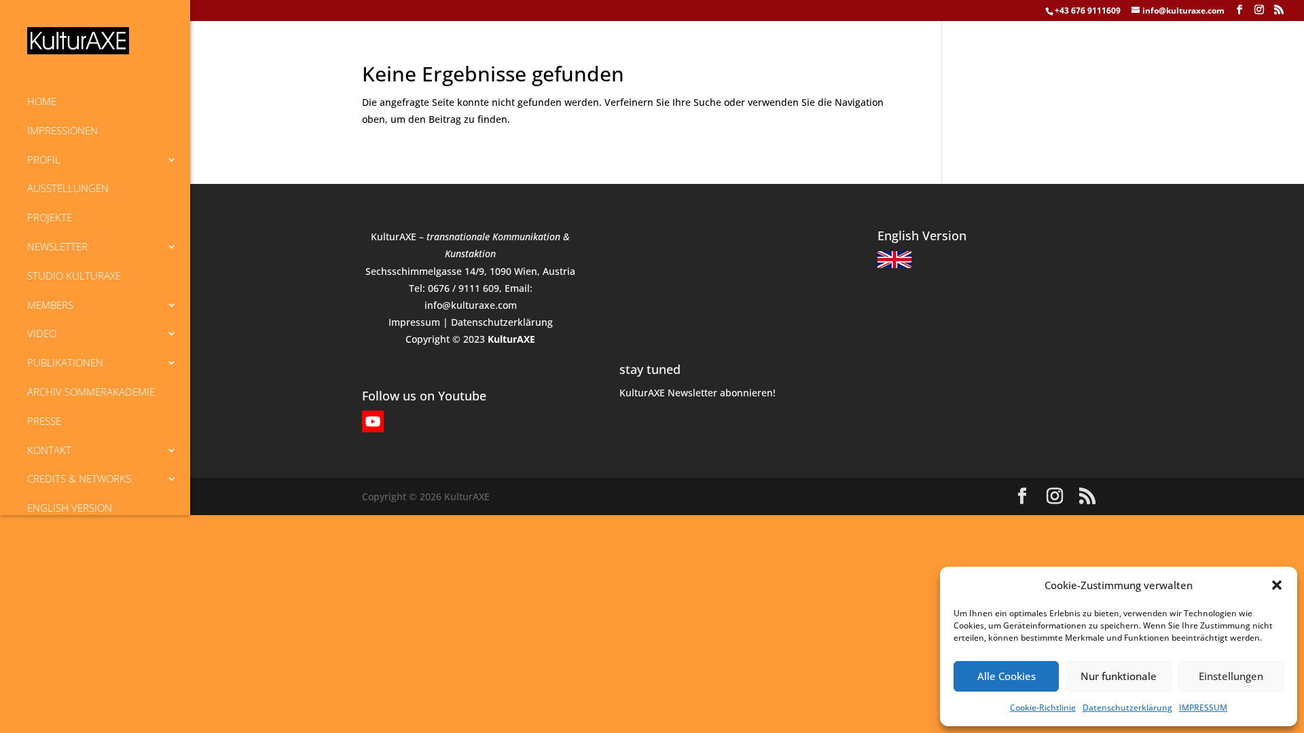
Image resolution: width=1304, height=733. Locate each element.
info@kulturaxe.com (470, 305)
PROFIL (43, 159)
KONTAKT (49, 450)
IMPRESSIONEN (62, 130)
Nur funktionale (1119, 676)
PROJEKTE (49, 217)
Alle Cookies (1006, 676)
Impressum (414, 322)
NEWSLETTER (57, 246)
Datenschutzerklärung (1127, 707)
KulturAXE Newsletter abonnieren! (697, 392)
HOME (41, 101)
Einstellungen (1231, 676)
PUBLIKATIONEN (65, 362)
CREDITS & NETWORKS (79, 478)
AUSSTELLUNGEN (68, 188)
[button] (1277, 585)
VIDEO (41, 333)
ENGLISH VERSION (69, 507)
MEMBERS (50, 305)
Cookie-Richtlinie (1043, 707)
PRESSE (44, 421)
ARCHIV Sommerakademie (91, 391)
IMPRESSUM (1203, 707)
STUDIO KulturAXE (74, 275)
